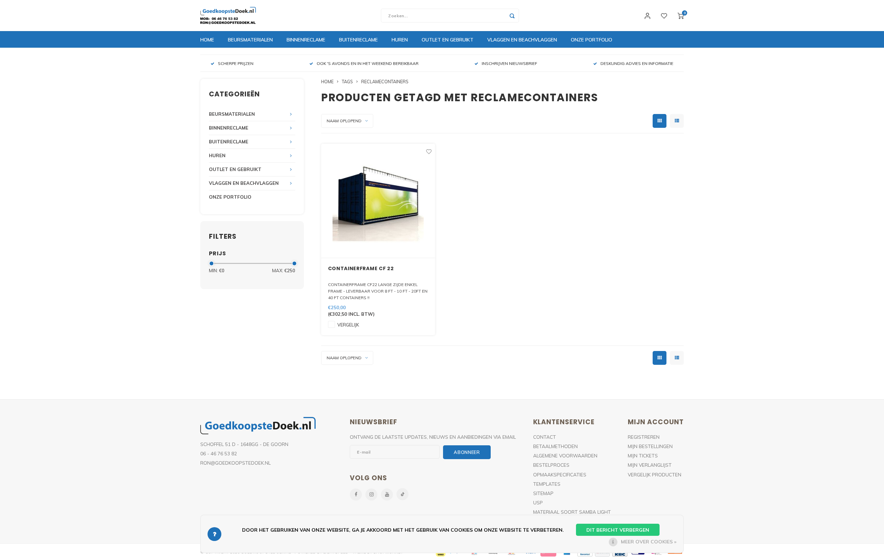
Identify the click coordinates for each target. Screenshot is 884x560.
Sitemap (543, 493)
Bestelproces (551, 465)
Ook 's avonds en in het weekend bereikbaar (368, 63)
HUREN (400, 40)
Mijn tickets (643, 455)
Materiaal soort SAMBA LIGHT (572, 512)
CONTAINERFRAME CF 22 (361, 268)
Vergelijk (348, 325)
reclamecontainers (385, 81)
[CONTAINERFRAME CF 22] (378, 201)
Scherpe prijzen (235, 63)
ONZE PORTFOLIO (591, 40)
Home (207, 40)
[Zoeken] (512, 15)
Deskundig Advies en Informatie (636, 63)
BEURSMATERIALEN (250, 40)
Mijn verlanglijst (650, 465)
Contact (544, 437)
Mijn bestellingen (650, 446)
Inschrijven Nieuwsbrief (509, 63)
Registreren (644, 437)
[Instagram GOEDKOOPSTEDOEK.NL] (371, 494)
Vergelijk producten (654, 474)
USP (538, 502)
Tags (347, 81)
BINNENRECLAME (306, 40)
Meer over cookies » (648, 542)
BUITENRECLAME (358, 40)
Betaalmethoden (555, 446)
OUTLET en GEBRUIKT (447, 40)
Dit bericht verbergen (617, 530)
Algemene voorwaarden (565, 455)
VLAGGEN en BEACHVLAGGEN (522, 40)
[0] (681, 15)
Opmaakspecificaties (559, 474)
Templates (546, 484)
